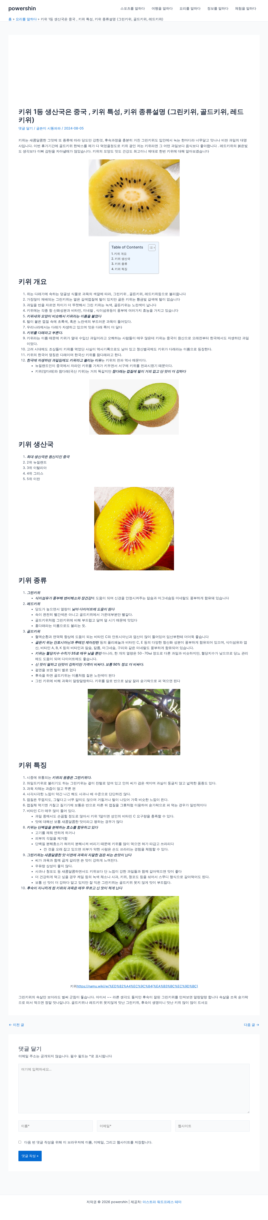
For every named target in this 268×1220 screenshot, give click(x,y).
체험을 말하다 (245, 8)
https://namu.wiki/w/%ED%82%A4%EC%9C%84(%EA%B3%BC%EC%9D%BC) (137, 986)
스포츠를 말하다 (132, 8)
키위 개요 (120, 253)
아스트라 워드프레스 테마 (162, 1202)
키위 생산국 (122, 258)
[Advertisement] (134, 76)
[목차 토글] (150, 247)
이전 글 (16, 1024)
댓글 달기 (25, 128)
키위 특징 (121, 269)
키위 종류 (121, 263)
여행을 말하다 (162, 8)
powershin (22, 8)
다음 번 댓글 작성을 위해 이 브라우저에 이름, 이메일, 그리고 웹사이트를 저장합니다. (88, 1142)
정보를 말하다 (217, 8)
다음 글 (251, 1024)
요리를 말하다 (190, 8)
